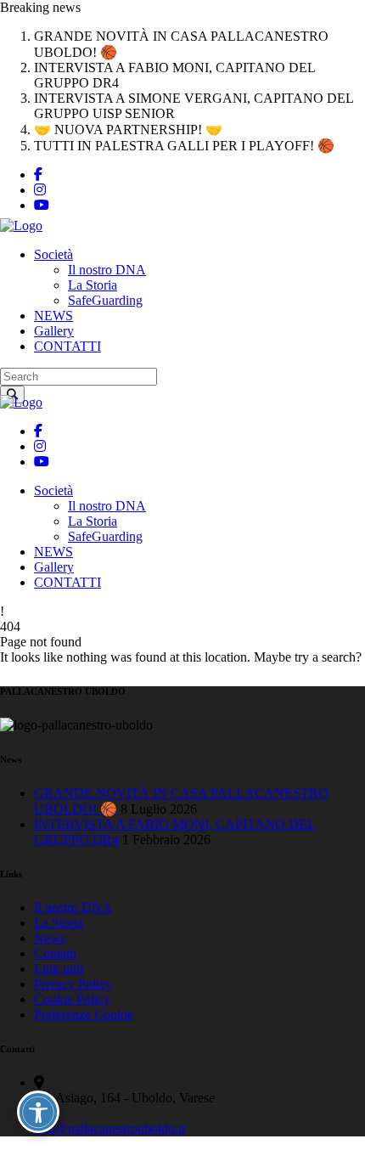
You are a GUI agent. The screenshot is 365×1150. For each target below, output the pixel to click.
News (49, 938)
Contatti (55, 953)
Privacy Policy (73, 984)
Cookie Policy (72, 999)
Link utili (58, 968)
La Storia (58, 923)
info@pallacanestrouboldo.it (109, 1128)
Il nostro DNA (73, 907)
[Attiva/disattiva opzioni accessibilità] (38, 1112)
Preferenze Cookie (83, 1014)
